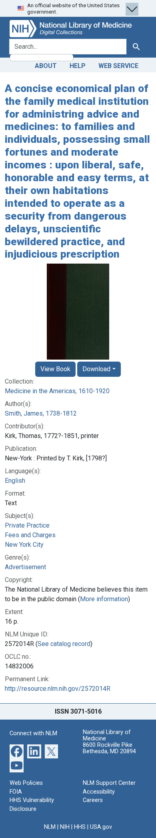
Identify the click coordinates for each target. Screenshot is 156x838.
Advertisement (25, 567)
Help (78, 66)
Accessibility (99, 791)
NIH (65, 827)
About (46, 66)
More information (104, 599)
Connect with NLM (33, 733)
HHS (80, 827)
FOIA (16, 791)
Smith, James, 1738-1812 (41, 413)
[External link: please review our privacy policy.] (17, 751)
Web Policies (26, 783)
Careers (93, 800)
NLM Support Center (109, 783)
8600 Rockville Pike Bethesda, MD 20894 (109, 748)
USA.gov (101, 827)
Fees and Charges (30, 535)
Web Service (118, 66)
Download (96, 369)
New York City (24, 544)
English (15, 480)
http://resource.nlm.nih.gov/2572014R (57, 688)
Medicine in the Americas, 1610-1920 (57, 391)
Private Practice (27, 525)
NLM (50, 827)
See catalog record (64, 644)
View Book (55, 369)
